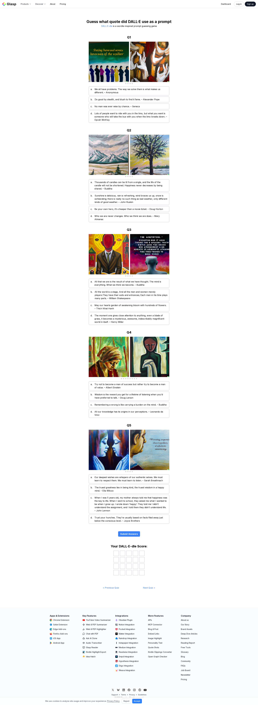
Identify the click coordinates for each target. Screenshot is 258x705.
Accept (137, 701)
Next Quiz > (149, 587)
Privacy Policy (113, 701)
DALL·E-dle (106, 26)
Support (115, 695)
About (52, 4)
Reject (126, 701)
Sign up (250, 4)
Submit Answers (129, 534)
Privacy (132, 695)
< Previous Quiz (111, 587)
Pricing (63, 4)
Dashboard (226, 4)
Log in (239, 4)
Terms (123, 695)
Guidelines (142, 695)
